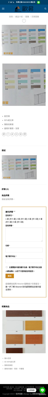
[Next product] (24, 21)
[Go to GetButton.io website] (42, 394)
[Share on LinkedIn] (25, 134)
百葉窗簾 (35, 17)
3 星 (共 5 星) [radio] (33, 219)
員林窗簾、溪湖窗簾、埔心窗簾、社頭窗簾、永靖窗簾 (24, 389)
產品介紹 (19, 17)
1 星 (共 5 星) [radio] (10, 219)
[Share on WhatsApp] (4, 134)
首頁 (11, 17)
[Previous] (4, 58)
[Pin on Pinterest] (21, 134)
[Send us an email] (11, 2)
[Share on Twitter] (12, 134)
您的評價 (9, 226)
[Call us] (13, 2)
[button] (3, 8)
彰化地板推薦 (18, 390)
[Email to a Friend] (16, 134)
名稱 (7, 246)
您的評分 (9, 215)
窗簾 (27, 17)
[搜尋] (45, 8)
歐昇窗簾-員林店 (8, 387)
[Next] (10, 58)
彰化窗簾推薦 (19, 387)
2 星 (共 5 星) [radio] (22, 219)
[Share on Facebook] (8, 134)
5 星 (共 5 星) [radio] (18, 222)
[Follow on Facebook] (9, 2)
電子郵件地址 (10, 256)
